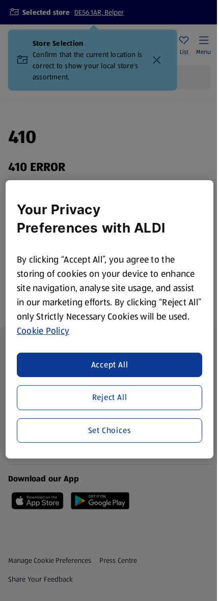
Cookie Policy (43, 330)
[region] (110, 319)
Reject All (109, 397)
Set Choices (109, 430)
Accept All (109, 364)
